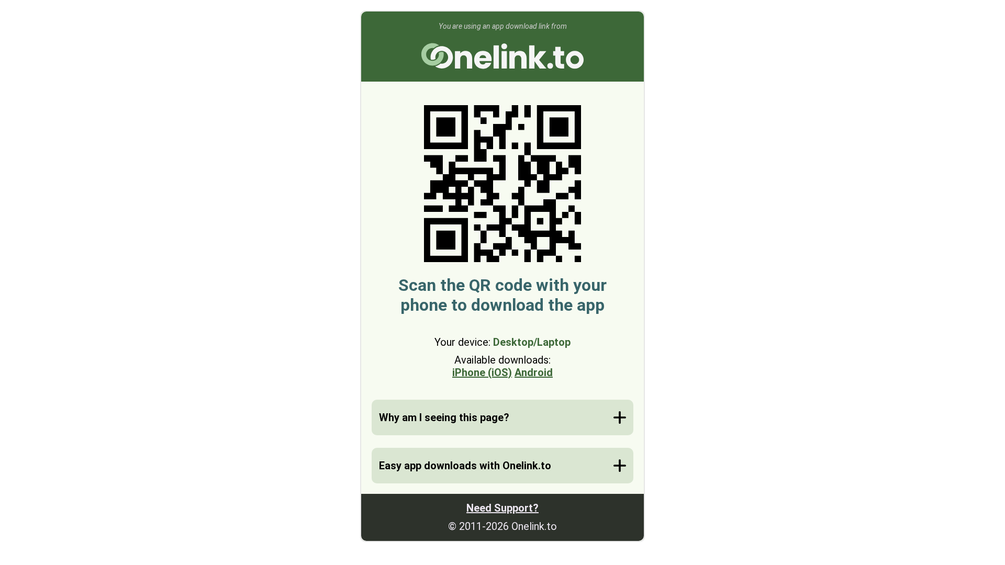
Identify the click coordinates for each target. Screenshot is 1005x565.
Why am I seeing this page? (444, 417)
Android (534, 372)
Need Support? (502, 508)
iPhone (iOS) (482, 372)
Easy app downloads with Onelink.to (465, 465)
